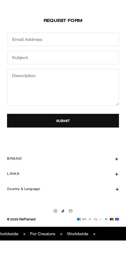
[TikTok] (63, 211)
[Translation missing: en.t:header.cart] (121, 6)
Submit (63, 121)
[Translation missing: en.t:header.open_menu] (5, 6)
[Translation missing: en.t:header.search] (110, 6)
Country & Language (23, 189)
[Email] (70, 211)
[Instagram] (55, 211)
